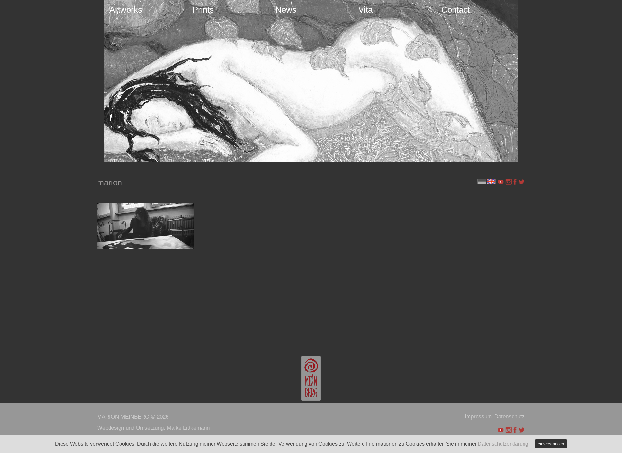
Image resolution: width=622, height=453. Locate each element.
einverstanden (551, 443)
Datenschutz (509, 417)
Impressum (478, 417)
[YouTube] (501, 182)
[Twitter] (521, 182)
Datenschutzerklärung (503, 444)
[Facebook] (515, 182)
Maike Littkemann (188, 428)
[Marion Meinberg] (311, 378)
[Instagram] (508, 182)
